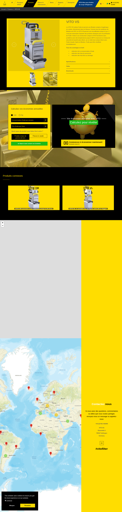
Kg (22, 115)
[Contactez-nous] (109, 3)
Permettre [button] (27, 505)
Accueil (3, 9)
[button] (16, 447)
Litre (14, 115)
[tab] (88, 61)
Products (10, 9)
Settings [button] (9, 500)
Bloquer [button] (12, 505)
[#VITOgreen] (107, 3)
